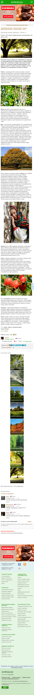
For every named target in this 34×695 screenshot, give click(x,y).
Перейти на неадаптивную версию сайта (17, 25)
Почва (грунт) (21, 593)
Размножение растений (23, 586)
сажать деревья (5, 328)
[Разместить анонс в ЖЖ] (24, 345)
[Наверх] (32, 284)
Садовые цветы (5, 611)
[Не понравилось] (17, 498)
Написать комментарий (7, 493)
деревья (10, 327)
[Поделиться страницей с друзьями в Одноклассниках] (8, 345)
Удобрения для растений (23, 592)
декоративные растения (6, 28)
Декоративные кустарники (8, 609)
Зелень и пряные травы (23, 581)
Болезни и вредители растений (25, 595)
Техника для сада (6, 627)
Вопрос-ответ (5, 581)
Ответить (8, 501)
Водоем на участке (22, 610)
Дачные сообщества (6, 578)
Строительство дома (7, 636)
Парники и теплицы (22, 597)
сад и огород (9, 35)
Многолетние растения (7, 613)
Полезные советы (6, 598)
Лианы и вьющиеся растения (8, 614)
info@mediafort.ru (5, 684)
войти (4, 533)
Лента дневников (6, 576)
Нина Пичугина (15, 681)
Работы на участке (6, 648)
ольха (24, 29)
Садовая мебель (22, 622)
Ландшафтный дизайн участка (25, 606)
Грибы (19, 590)
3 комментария (28, 341)
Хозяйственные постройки (8, 640)
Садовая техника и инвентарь (7, 625)
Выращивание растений (23, 584)
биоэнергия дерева (16, 327)
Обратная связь (6, 677)
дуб (31, 35)
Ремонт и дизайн (6, 638)
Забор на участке (22, 615)
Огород (19, 577)
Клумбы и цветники (22, 608)
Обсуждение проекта (16, 667)
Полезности (5, 587)
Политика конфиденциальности (10, 678)
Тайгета (7, 496)
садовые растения (17, 35)
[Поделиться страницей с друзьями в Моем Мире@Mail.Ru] (11, 345)
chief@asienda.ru (23, 681)
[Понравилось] (18, 498)
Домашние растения (6, 618)
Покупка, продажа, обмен (8, 596)
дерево (5, 327)
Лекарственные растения (8, 595)
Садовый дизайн (22, 619)
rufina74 (6, 331)
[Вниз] (32, 289)
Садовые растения (22, 582)
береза (2, 36)
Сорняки (20, 588)
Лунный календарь (6, 593)
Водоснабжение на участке (24, 626)
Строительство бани (6, 642)
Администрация (16, 677)
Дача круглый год (6, 650)
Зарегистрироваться (7, 531)
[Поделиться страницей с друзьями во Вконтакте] (10, 345)
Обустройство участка (24, 604)
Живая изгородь (21, 613)
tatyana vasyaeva (9, 504)
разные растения (17, 28)
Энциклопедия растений (7, 589)
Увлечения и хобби (6, 654)
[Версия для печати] (13, 347)
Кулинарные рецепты (7, 656)
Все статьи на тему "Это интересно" (12, 486)
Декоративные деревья (7, 607)
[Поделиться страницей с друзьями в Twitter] (13, 345)
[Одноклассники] (25, 564)
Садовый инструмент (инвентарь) (7, 630)
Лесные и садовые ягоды (24, 579)
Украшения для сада (23, 624)
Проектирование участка (23, 621)
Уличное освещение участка (24, 617)
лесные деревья (17, 29)
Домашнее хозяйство (8, 646)
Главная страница (7, 574)
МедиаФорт (10, 674)
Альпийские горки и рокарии (24, 611)
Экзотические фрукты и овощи (9, 616)
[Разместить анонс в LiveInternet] (17, 345)
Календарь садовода (7, 591)
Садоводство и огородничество (22, 575)
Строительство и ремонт (8, 634)
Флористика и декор (6, 620)
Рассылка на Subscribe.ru (19, 568)
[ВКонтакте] (19, 564)
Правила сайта (26, 677)
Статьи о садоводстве (7, 579)
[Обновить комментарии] (32, 286)
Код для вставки (7, 347)
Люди (3, 583)
